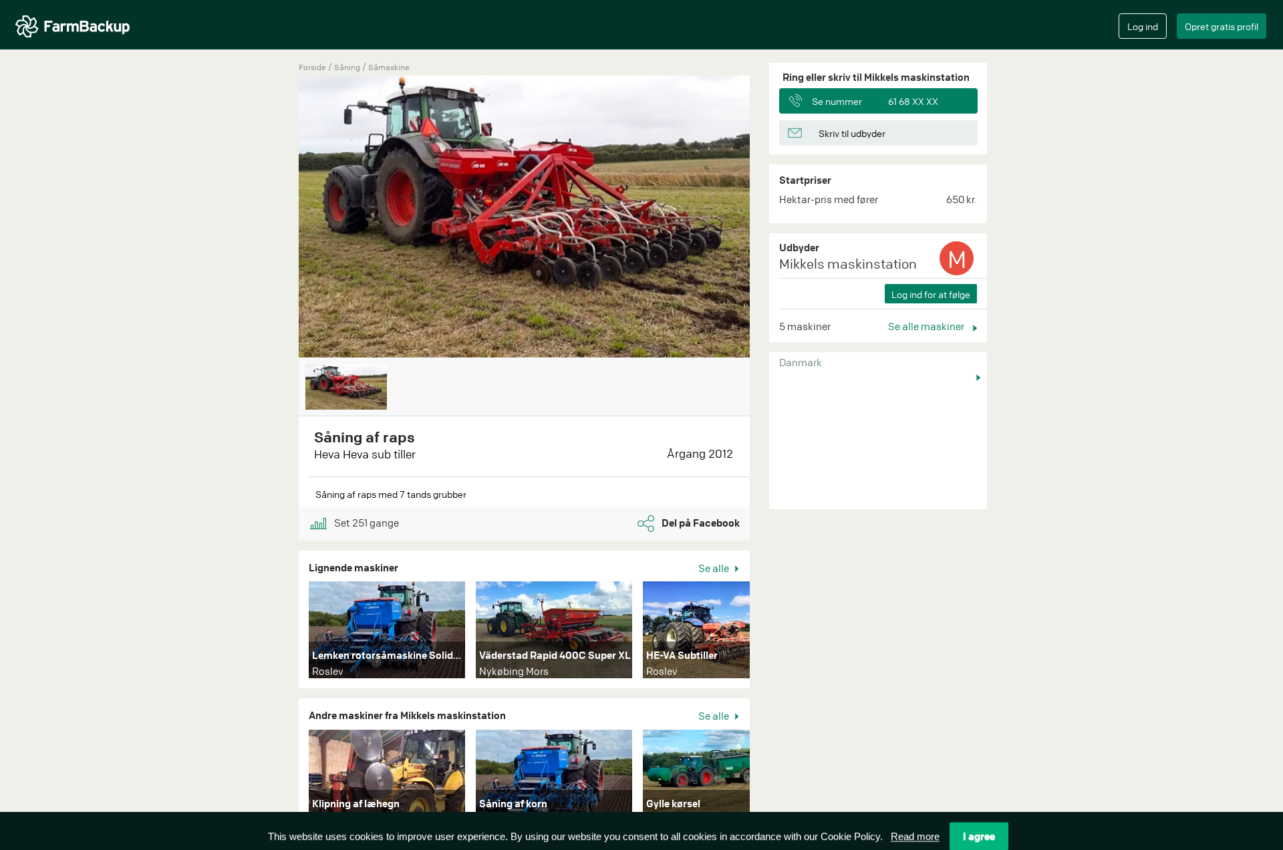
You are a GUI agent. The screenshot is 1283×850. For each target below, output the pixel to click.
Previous (278, 218)
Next (769, 633)
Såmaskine (389, 67)
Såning (348, 67)
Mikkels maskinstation (848, 263)
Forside (312, 67)
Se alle (714, 568)
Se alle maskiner (927, 326)
